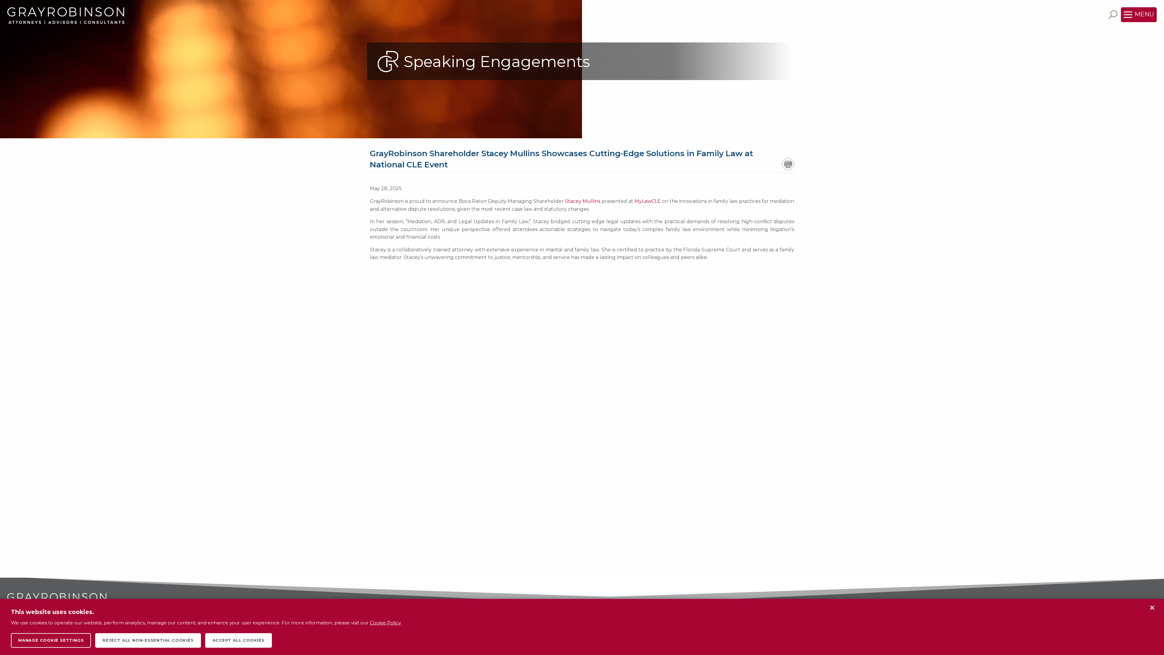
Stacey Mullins (582, 201)
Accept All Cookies (238, 640)
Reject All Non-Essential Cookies (147, 640)
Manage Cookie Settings (51, 640)
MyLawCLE (647, 201)
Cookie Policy (385, 623)
